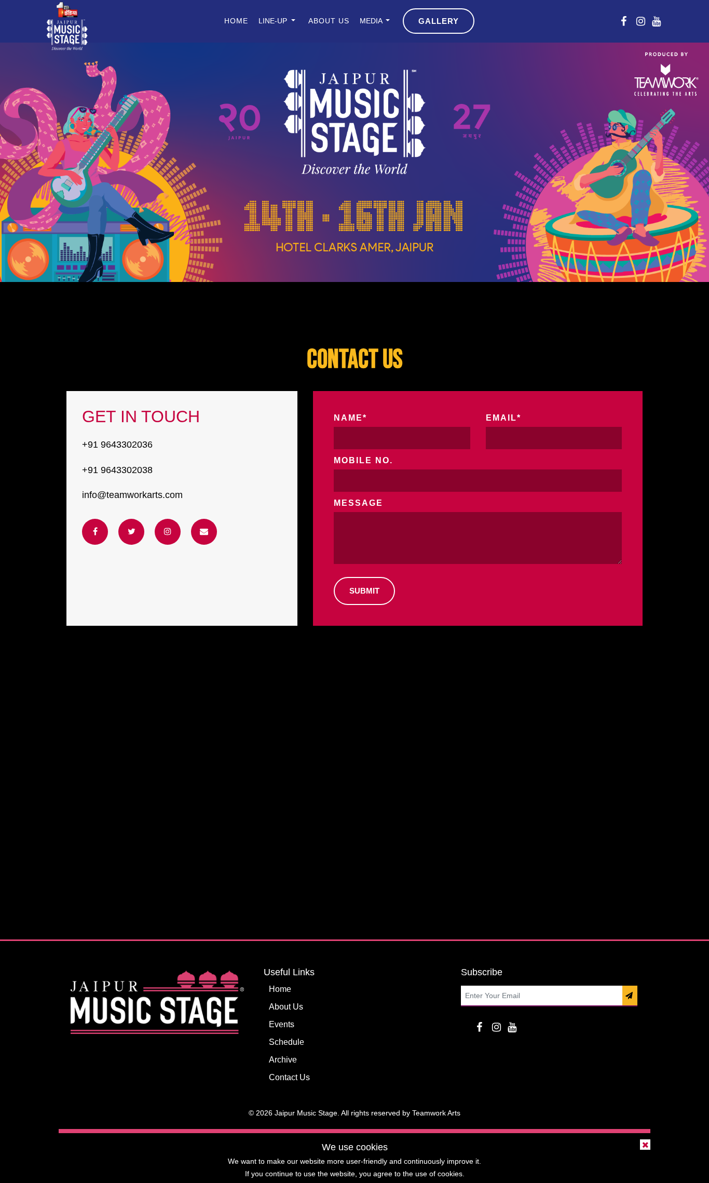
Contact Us (289, 1077)
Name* (350, 417)
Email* (503, 417)
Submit (364, 590)
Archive (283, 1059)
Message (358, 503)
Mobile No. (363, 460)
